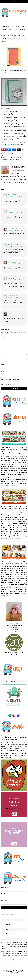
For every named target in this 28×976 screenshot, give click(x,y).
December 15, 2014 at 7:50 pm (15, 280)
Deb (9, 313)
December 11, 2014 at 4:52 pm (15, 212)
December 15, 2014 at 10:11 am (15, 264)
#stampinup (12, 157)
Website (3, 371)
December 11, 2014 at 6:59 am (15, 196)
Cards (9, 153)
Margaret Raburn (12, 244)
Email (2, 364)
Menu (14, 1)
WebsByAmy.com (14, 972)
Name (3, 357)
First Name (4, 894)
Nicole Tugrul (11, 228)
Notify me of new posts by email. (8, 384)
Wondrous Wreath (14, 159)
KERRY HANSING (12, 195)
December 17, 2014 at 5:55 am (15, 297)
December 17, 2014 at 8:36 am (15, 315)
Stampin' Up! (4, 159)
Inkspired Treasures (14, 12)
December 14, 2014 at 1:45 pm (15, 230)
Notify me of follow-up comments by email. (10, 379)
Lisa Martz (10, 262)
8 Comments (22, 29)
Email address (5, 887)
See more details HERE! (8, 485)
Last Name (4, 900)
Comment (3, 337)
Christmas (18, 157)
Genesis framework (10, 971)
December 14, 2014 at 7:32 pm (15, 246)
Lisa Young (10, 278)
